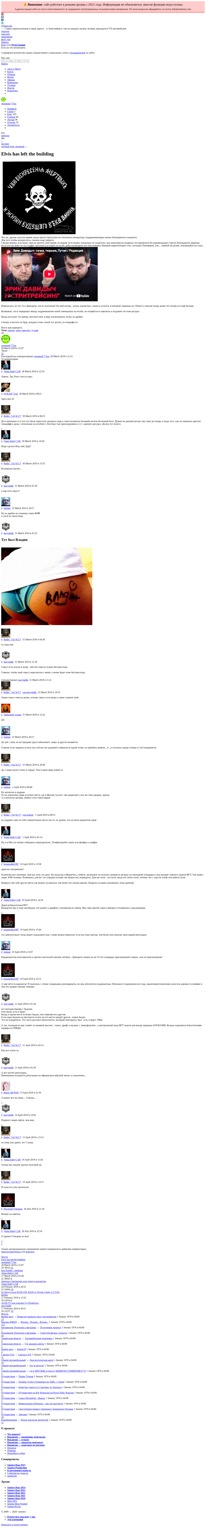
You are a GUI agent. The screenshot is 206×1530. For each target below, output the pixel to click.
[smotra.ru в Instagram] (6, 26)
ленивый (5, 103)
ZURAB (8, 393)
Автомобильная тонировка (38, 1338)
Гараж (10, 111)
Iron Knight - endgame (12, 1270)
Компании (12, 82)
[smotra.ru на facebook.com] (2, 20)
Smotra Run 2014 (16, 1487)
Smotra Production (17, 1467)
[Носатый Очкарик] (8, 1206)
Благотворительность (19, 1470)
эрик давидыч (23, 330)
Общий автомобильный (13, 1360)
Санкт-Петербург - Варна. (32, 1398)
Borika (4, 1295)
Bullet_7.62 (9, 416)
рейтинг (5, 135)
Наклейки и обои (16, 1453)
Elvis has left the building (13, 1259)
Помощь (11, 1450)
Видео (10, 77)
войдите (30, 1251)
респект (5, 143)
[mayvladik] (5, 483)
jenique (7, 508)
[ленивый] (3, 101)
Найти (4, 63)
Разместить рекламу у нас (21, 1517)
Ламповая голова (12, 714)
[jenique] (5, 505)
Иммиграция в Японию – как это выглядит (41, 1403)
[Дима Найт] (5, 368)
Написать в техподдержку (14, 1524)
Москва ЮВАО (9, 1322)
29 (2, 1417)
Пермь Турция (26, 1376)
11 (2, 1357)
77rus (13, 103)
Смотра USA (7, 1354)
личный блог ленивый (12, 146)
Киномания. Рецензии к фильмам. (18, 1327)
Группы (11, 122)
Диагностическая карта (41, 1360)
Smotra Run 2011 (16, 1495)
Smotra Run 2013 (16, 1490)
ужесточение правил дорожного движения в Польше (46, 1409)
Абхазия (23, 1414)
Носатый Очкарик (13, 1209)
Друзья (10, 119)
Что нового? (14, 1434)
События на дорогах (17, 1473)
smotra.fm (12, 1476)
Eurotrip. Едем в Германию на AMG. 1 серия (41, 1382)
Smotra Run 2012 (16, 1493)
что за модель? (36, 1365)
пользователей (77, 52)
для (29, 692)
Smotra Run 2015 (16, 1465)
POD (16, 1092)
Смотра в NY (25, 1354)
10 (2, 1363)
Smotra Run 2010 (16, 1498)
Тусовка (11, 85)
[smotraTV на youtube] (2, 14)
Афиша (11, 79)
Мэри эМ (8, 1092)
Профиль (12, 108)
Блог (9, 114)
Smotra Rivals (14, 1506)
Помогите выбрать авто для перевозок (36, 1316)
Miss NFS (12, 1501)
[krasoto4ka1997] (8, 861)
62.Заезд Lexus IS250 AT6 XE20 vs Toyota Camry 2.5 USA (30, 1292)
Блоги (10, 71)
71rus (15, 393)
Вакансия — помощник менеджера (26, 1437)
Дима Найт (9, 371)
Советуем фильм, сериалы (53, 1333)
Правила (11, 1448)
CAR (18, 371)
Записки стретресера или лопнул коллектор (23, 1281)
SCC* (18, 416)
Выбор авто (7, 1316)
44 (2, 1335)
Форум (10, 88)
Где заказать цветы (34, 1344)
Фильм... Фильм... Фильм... (35, 1322)
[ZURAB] (5, 391)
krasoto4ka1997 (11, 864)
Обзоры (11, 74)
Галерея (11, 117)
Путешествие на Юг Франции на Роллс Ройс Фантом (46, 1392)
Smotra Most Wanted (17, 1504)
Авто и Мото (14, 69)
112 (3, 1325)
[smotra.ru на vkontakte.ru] (2, 17)
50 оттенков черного (50, 1327)
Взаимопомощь (9, 1420)
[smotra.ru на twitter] (2, 23)
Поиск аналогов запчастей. (35, 1420)
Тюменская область (11, 1338)
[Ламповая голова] (5, 712)
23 (2, 1319)
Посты (4, 1257)
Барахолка (12, 90)
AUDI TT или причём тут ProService (20, 1303)
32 (2, 353)
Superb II (21, 1349)
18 (12, 1289)
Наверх (5, 42)
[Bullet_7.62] (5, 413)
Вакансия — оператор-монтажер (25, 1442)
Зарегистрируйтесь (11, 1251)
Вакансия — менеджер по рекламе (26, 1445)
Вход (3, 45)
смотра (11, 330)
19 (12, 1311)
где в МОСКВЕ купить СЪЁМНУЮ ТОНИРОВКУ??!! (57, 1371)
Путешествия (8, 1376)
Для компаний (15, 1519)
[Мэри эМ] (5, 1090)
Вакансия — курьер (18, 1439)
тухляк (34, 330)
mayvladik (9, 486)
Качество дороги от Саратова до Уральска (40, 1387)
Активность (13, 125)
